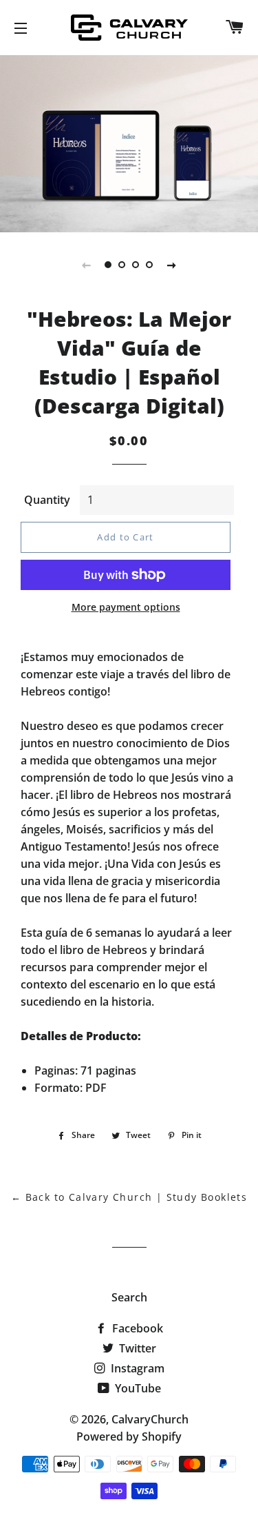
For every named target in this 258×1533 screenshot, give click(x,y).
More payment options (126, 606)
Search (129, 1297)
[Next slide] (172, 265)
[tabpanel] (129, 142)
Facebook (136, 1328)
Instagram (136, 1368)
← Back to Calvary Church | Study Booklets (129, 1197)
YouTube (136, 1388)
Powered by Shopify (129, 1436)
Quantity (47, 499)
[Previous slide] (87, 265)
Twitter (136, 1348)
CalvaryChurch (150, 1419)
